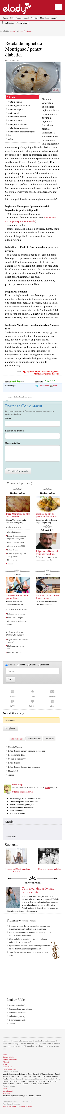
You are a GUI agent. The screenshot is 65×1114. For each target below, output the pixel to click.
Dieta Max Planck (14, 652)
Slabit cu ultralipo (17, 810)
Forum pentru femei (9, 1069)
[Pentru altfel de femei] (17, 7)
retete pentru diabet (17, 116)
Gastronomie (29, 1079)
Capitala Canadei (14, 532)
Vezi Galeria (11, 836)
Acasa (5, 18)
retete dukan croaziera (18, 127)
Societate (32, 1083)
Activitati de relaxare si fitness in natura (47, 597)
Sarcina (25, 1083)
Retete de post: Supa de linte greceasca (16, 555)
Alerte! (54, 18)
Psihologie (30, 1081)
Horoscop (38, 1079)
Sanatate (18, 1083)
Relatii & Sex (53, 1081)
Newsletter (44, 18)
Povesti (15, 1081)
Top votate (49, 738)
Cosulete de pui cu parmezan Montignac (46, 515)
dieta (10, 135)
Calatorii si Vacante (40, 1074)
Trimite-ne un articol (17, 1012)
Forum (22, 665)
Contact (12, 1023)
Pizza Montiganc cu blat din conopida (18, 515)
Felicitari (34, 18)
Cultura (24, 1076)
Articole (13, 31)
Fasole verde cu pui (15, 617)
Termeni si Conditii (9, 1106)
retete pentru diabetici (18, 124)
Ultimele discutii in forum (22, 791)
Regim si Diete (41, 1081)
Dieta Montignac (34, 1076)
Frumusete (19, 1079)
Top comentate (34, 738)
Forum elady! (17, 784)
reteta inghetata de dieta (19, 105)
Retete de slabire (25, 31)
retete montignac (16, 109)
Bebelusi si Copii (25, 1074)
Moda (9, 821)
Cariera (50, 1074)
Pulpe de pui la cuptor (16, 613)
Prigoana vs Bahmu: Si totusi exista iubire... (47, 552)
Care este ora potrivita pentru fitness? (17, 597)
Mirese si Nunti (49, 1079)
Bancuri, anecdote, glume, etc (21, 804)
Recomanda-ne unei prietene (20, 1008)
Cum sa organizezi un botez (49, 868)
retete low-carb (15, 120)
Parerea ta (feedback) (17, 1005)
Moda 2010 (12, 560)
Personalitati (7, 1081)
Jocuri (26, 18)
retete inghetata (15, 101)
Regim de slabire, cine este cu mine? (17, 641)
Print (55, 386)
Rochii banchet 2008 (15, 542)
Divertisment (46, 1076)
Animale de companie (10, 1074)
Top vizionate (17, 738)
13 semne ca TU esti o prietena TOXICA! (17, 870)
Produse (22, 1081)
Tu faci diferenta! (43, 1083)
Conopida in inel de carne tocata (17, 622)
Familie (5, 1079)
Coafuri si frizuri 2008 (16, 546)
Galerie (33, 665)
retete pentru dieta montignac (21, 131)
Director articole (8, 1057)
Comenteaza (44, 386)
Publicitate (21, 1106)
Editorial (55, 1076)
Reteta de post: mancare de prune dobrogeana (16, 537)
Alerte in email (8, 1091)
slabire (11, 139)
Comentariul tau (12, 442)
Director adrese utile (17, 1019)
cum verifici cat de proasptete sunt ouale (30, 219)
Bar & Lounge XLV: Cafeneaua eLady (25, 798)
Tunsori (10, 563)
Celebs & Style (47, 530)
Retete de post (12, 549)
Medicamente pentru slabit (15, 647)
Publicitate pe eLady (17, 1016)
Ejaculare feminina (17, 813)
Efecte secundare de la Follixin (22, 807)
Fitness (17, 574)
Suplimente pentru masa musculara (24, 801)
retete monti (13, 112)
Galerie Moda (15, 18)
